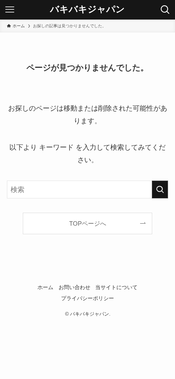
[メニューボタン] (10, 10)
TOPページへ (87, 223)
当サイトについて (116, 287)
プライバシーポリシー (87, 298)
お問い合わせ (74, 287)
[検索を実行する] (160, 189)
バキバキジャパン (87, 9)
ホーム (45, 287)
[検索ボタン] (165, 10)
